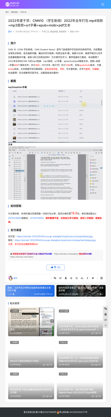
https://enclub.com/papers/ (66, 254)
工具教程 (14, 311)
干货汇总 (45, 31)
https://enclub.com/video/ (21, 257)
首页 (7, 12)
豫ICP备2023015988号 (46, 412)
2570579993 (14, 218)
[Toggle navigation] (103, 4)
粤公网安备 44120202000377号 (73, 412)
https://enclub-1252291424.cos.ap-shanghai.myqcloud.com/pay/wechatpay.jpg (55, 240)
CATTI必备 (64, 311)
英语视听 (62, 31)
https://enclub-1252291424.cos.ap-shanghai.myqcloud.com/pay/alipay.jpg (55, 236)
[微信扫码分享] (55, 278)
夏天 (10, 31)
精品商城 (54, 31)
